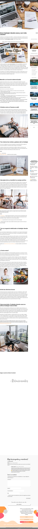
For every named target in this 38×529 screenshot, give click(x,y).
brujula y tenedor (13, 466)
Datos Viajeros (14, 22)
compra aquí (10, 357)
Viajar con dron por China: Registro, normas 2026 (34, 99)
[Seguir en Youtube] (8, 376)
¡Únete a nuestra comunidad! (32, 0)
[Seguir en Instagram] (4, 376)
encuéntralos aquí (12, 364)
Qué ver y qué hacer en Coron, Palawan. (19, 427)
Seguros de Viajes (18, 0)
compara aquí (11, 368)
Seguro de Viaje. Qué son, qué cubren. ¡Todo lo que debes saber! (19, 453)
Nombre (8, 488)
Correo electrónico (10, 490)
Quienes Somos (10, 524)
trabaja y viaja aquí (33, 180)
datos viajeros (19, 504)
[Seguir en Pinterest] (11, 376)
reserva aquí (16, 359)
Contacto (23, 0)
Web (8, 493)
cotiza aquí (10, 361)
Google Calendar (4, 154)
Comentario (9, 479)
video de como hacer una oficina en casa (9, 243)
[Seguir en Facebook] (1, 376)
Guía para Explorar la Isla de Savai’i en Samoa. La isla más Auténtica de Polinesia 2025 (34, 122)
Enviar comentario (28, 498)
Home (5, 524)
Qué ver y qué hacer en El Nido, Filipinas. (19, 402)
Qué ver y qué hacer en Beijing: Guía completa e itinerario (34, 109)
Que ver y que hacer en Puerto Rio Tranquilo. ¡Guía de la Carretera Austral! (34, 87)
